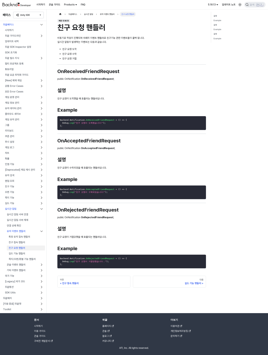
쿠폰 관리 (9, 136)
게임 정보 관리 (12, 102)
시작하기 (40, 4)
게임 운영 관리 (12, 97)
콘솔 (104, 331)
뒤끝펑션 (9, 287)
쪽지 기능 (9, 197)
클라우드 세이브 (13, 113)
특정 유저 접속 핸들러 (19, 236)
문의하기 (175, 336)
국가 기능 (9, 275)
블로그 (105, 336)
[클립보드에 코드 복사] (202, 120)
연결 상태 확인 (14, 225)
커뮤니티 (106, 340)
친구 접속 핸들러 (17, 242)
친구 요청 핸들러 (17, 247)
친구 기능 (9, 186)
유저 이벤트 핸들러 (16, 231)
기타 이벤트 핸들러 (16, 270)
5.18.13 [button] (212, 4)
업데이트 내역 (12, 41)
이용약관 (175, 326)
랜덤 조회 (9, 180)
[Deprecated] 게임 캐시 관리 (20, 169)
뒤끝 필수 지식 (12, 58)
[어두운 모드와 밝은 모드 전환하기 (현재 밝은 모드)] (239, 4)
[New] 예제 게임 (13, 80)
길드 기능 (9, 203)
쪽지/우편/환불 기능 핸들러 (22, 259)
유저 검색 (9, 175)
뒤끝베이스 (8, 24)
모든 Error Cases (14, 91)
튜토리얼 (9, 69)
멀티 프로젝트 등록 (14, 63)
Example (217, 20)
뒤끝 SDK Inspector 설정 (18, 46)
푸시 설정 (9, 141)
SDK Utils (10, 292)
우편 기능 (9, 192)
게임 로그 (9, 147)
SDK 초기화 (11, 52)
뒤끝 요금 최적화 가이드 (17, 74)
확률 (7, 158)
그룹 (7, 125)
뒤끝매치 (7, 298)
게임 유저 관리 (12, 119)
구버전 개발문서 (42, 340)
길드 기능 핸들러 (17, 253)
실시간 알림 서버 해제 (17, 220)
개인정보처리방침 (179, 331)
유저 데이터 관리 (13, 108)
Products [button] (69, 4)
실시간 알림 (10, 208)
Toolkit (7, 309)
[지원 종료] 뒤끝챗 (12, 303)
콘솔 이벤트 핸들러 (16, 264)
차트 (7, 153)
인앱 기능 (9, 164)
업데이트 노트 (229, 4)
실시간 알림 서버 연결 (17, 214)
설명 (215, 16)
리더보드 (9, 130)
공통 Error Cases (14, 86)
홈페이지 (106, 326)
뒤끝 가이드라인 (13, 35)
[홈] (60, 14)
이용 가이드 (40, 331)
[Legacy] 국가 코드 (15, 281)
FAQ (83, 4)
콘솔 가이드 (54, 4)
